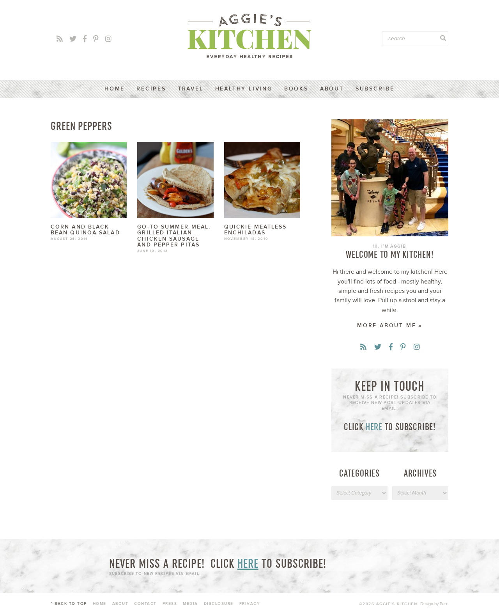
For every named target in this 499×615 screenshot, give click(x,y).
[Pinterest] (96, 39)
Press (170, 603)
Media (190, 603)
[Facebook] (85, 39)
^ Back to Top (69, 603)
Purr (443, 603)
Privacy (249, 603)
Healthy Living (244, 88)
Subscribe (375, 88)
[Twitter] (73, 39)
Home (114, 88)
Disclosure (219, 603)
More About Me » (390, 325)
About (332, 88)
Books (296, 88)
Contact (145, 603)
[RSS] (59, 39)
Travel (190, 88)
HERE (374, 426)
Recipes (151, 88)
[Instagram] (108, 39)
